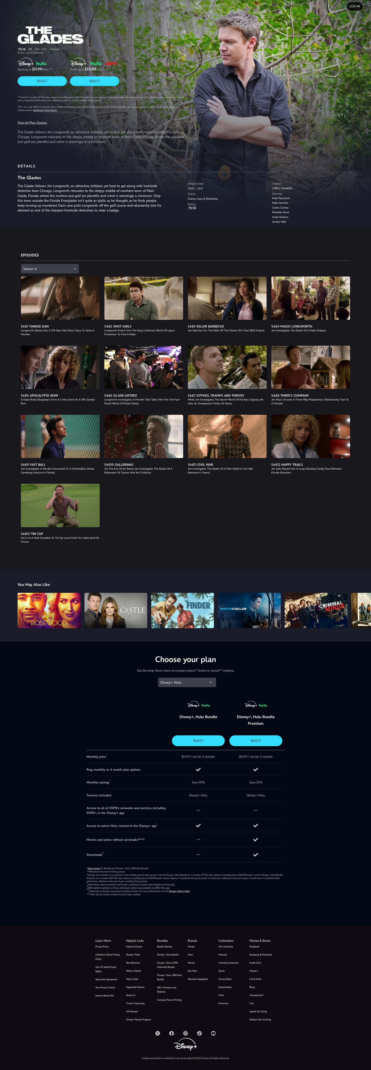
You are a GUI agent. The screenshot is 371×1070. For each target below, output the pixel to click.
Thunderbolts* (256, 995)
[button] (139, 940)
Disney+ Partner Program (138, 1019)
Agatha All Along (258, 1011)
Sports (222, 971)
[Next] (363, 610)
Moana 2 (253, 971)
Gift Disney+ (132, 1011)
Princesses (224, 1003)
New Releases (133, 962)
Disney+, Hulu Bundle (168, 954)
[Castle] (115, 610)
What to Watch (133, 971)
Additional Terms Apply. (45, 110)
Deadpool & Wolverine (260, 954)
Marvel (191, 962)
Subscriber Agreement (106, 979)
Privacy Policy (102, 946)
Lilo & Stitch (255, 979)
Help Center (132, 979)
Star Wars (192, 971)
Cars (251, 1003)
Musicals (223, 954)
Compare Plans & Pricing (169, 1000)
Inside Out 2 (255, 962)
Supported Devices (135, 987)
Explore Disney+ (134, 946)
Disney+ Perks (133, 954)
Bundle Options (164, 946)
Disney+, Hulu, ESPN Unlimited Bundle (167, 964)
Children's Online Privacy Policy (107, 956)
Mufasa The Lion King (260, 1019)
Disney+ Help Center (179, 891)
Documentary (225, 987)
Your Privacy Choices (105, 987)
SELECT (42, 81)
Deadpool (254, 946)
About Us (130, 995)
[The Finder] (182, 610)
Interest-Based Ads (104, 995)
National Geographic (198, 979)
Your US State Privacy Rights (105, 969)
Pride (221, 995)
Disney (191, 946)
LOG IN (355, 6)
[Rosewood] (49, 610)
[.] (157, 1033)
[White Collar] (249, 610)
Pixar (190, 954)
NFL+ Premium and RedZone (166, 989)
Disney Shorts (225, 979)
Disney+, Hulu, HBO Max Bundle (169, 977)
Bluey (252, 987)
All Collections (226, 946)
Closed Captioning (135, 1003)
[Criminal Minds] (316, 610)
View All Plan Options (32, 123)
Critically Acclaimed (228, 962)
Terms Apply (94, 868)
